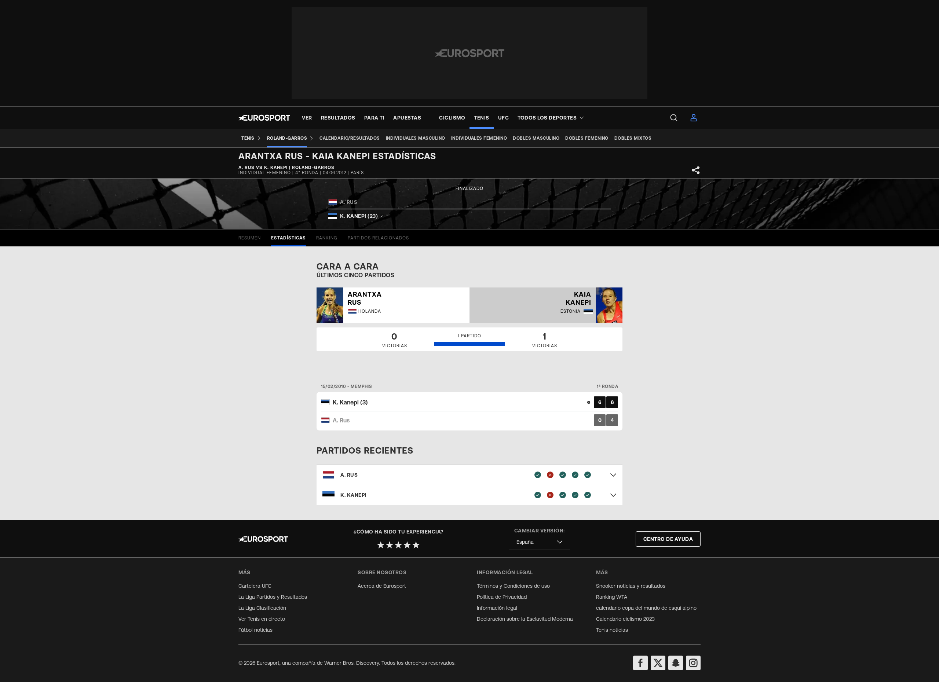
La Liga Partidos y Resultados (272, 597)
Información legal (497, 608)
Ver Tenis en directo (261, 619)
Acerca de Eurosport (382, 586)
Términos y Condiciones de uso (513, 586)
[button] (469, 475)
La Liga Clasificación (262, 608)
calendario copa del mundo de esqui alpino (646, 608)
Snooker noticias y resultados (630, 586)
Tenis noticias (612, 630)
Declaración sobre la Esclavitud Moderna (525, 619)
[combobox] (539, 542)
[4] (407, 544)
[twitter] (658, 663)
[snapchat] (675, 663)
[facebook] (640, 663)
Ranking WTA (611, 597)
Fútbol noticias (255, 630)
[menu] (674, 118)
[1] (380, 544)
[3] (398, 544)
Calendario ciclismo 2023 (625, 619)
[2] (389, 544)
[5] (416, 544)
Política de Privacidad (502, 597)
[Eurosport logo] (264, 117)
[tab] (249, 238)
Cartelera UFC (254, 586)
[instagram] (693, 663)
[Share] (696, 170)
